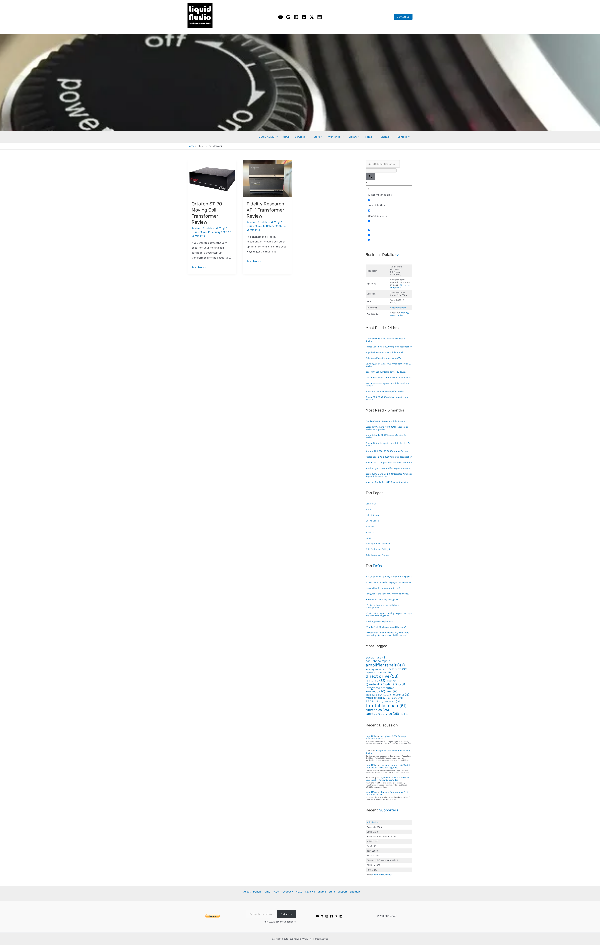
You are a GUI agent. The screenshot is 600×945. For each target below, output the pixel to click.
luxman (387, 695)
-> (397, 254)
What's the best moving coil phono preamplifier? (382, 606)
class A (384, 672)
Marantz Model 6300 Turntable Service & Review (386, 339)
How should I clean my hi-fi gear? (382, 599)
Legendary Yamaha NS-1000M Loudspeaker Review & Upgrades (387, 428)
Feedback (287, 891)
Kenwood (375, 691)
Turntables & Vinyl (214, 228)
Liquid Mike (371, 736)
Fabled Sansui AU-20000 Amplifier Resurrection (389, 346)
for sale (391, 681)
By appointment (398, 307)
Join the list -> (373, 822)
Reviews (196, 228)
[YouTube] (280, 17)
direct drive (382, 676)
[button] (403, 17)
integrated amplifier (383, 688)
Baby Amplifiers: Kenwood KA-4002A (383, 358)
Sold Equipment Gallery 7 (378, 549)
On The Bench (372, 520)
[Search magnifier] (370, 176)
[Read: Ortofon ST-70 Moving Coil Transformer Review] (212, 178)
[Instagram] (296, 17)
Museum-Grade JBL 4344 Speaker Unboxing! (387, 482)
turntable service (382, 714)
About (246, 891)
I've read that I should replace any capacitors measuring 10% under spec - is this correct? (387, 633)
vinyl (404, 714)
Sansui (375, 701)
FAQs (377, 566)
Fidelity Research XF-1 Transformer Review (265, 210)
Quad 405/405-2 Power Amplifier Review (385, 421)
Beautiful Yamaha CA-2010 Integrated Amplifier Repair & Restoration (389, 475)
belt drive (398, 669)
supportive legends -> (382, 874)
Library (353, 136)
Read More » (199, 267)
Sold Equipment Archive (377, 555)
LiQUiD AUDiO (192, 28)
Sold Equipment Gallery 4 (378, 543)
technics (392, 701)
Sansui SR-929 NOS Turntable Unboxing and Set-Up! (387, 398)
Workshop (334, 136)
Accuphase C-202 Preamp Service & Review (386, 737)
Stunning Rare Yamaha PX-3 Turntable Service (387, 793)
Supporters (388, 810)
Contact (402, 136)
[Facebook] (304, 17)
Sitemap (355, 891)
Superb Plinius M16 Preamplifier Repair (385, 352)
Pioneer (397, 698)
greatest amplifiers (385, 684)
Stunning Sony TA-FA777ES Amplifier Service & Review (388, 364)
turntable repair (386, 705)
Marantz (401, 694)
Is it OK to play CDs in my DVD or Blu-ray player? (389, 576)
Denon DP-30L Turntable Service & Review (386, 372)
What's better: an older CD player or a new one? (388, 582)
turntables (377, 710)
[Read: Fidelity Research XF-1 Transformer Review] (267, 178)
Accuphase (377, 657)
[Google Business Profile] (288, 17)
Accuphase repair (380, 661)
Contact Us (371, 503)
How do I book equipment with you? (383, 588)
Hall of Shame (372, 515)
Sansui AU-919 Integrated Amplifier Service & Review (388, 384)
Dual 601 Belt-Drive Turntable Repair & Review (388, 377)
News (286, 136)
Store (317, 136)
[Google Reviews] (322, 916)
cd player (371, 672)
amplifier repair (385, 665)
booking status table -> (399, 314)
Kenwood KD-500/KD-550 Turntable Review (387, 451)
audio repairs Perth (376, 669)
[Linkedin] (319, 17)
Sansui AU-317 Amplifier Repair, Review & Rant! (389, 462)
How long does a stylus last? (379, 621)
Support (342, 891)
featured (375, 680)
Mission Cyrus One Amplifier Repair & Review (388, 468)
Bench (257, 891)
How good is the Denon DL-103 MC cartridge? (387, 593)
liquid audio (374, 695)
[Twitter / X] (311, 17)
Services (300, 136)
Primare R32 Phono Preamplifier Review (385, 391)
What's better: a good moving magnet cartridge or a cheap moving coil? (389, 614)
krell (392, 691)
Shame (385, 136)
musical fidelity (378, 697)
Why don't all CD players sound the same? (386, 627)
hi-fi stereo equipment (400, 286)
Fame (368, 136)
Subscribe (286, 914)
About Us (370, 532)
